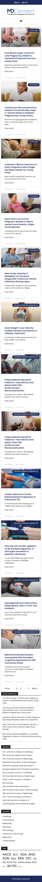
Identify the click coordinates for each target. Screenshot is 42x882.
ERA (21, 858)
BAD (13, 858)
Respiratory (7, 837)
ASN (6, 858)
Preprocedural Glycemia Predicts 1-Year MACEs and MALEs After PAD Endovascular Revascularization (19, 385)
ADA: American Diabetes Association (17, 755)
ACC (16, 854)
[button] (21, 21)
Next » (35, 688)
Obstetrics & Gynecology (13, 834)
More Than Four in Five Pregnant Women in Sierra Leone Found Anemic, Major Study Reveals (19, 222)
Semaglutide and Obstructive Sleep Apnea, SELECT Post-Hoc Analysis (21, 606)
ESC (29, 858)
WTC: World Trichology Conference (17, 797)
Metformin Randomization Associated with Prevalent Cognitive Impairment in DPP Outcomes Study (20, 658)
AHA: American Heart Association (16, 786)
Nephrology (7, 823)
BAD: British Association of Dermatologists (19, 762)
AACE (7, 854)
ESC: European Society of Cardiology (17, 772)
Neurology (7, 827)
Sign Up (25, 2)
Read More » (10, 71)
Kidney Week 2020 (27, 862)
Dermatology (8, 830)
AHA (31, 854)
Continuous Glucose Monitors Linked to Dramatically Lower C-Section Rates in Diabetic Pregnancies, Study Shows (21, 111)
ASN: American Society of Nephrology (18, 759)
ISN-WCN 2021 (10, 862)
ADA (23, 854)
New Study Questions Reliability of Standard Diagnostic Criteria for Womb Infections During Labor (20, 277)
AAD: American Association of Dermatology (20, 790)
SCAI (4, 866)
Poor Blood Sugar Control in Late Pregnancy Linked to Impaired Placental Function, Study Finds (20, 56)
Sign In (17, 2)
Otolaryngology (9, 840)
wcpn (20, 866)
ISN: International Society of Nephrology (19, 776)
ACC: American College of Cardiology (18, 752)
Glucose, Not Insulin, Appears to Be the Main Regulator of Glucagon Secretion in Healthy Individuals (20, 549)
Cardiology (7, 816)
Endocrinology (8, 820)
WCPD (12, 866)
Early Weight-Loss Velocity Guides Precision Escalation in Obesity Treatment (21, 330)
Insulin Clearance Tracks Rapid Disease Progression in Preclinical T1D (20, 497)
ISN (34, 859)
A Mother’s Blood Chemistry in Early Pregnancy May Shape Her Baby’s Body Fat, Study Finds (21, 168)
